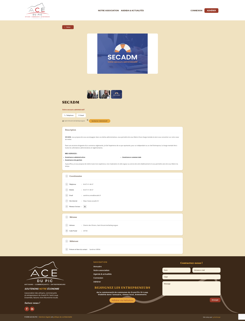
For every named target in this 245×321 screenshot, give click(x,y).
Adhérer (211, 10)
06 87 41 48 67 (88, 184)
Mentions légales (45, 317)
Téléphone (70, 115)
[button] (90, 61)
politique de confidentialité (62, 317)
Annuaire (97, 266)
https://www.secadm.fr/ (91, 201)
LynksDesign (216, 317)
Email (82, 115)
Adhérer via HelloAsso (122, 300)
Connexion (196, 10)
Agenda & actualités (132, 10)
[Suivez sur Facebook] (26, 309)
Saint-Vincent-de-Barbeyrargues (74, 121)
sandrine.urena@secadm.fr (92, 195)
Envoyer (215, 300)
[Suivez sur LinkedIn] (32, 309)
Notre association (108, 10)
